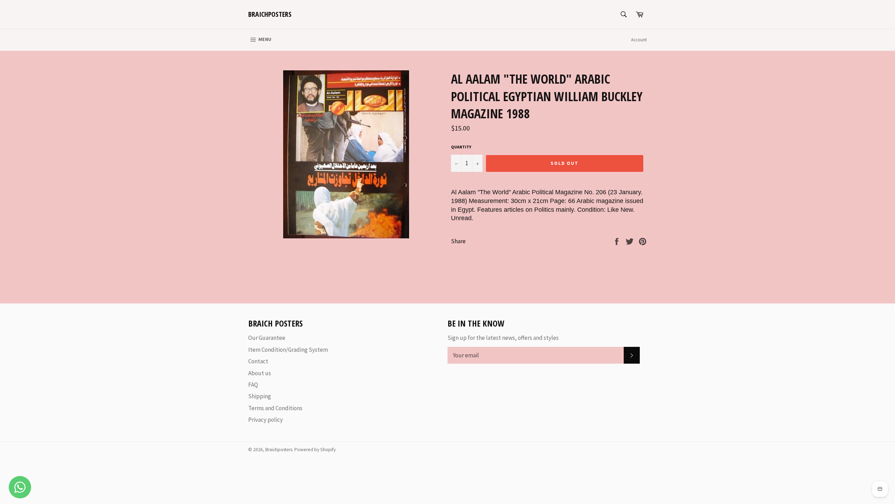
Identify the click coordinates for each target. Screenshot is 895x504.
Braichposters (270, 14)
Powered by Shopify (315, 450)
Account (639, 40)
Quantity (461, 146)
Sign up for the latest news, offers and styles (503, 338)
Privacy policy (265, 420)
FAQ (253, 384)
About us (259, 373)
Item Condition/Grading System (288, 350)
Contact (258, 361)
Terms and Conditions (275, 408)
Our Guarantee (266, 338)
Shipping (259, 396)
